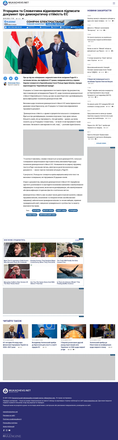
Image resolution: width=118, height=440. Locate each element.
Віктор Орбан (48, 210)
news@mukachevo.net (10, 412)
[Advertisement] (53, 143)
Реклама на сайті (9, 415)
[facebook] (4, 431)
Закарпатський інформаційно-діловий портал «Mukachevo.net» (33, 398)
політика (36, 210)
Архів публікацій (8, 426)
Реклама (43, 24)
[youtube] (9, 431)
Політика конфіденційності (12, 419)
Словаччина (32, 215)
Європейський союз (48, 215)
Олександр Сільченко (14, 83)
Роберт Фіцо (61, 210)
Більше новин (101, 143)
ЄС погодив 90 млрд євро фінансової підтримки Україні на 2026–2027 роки (15, 345)
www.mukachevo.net (90, 401)
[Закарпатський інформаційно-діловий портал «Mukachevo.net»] (16, 3)
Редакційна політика (10, 423)
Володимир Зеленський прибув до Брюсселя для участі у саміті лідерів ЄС (44, 345)
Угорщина (73, 210)
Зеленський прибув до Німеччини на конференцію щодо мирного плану (100, 345)
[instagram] (7, 431)
